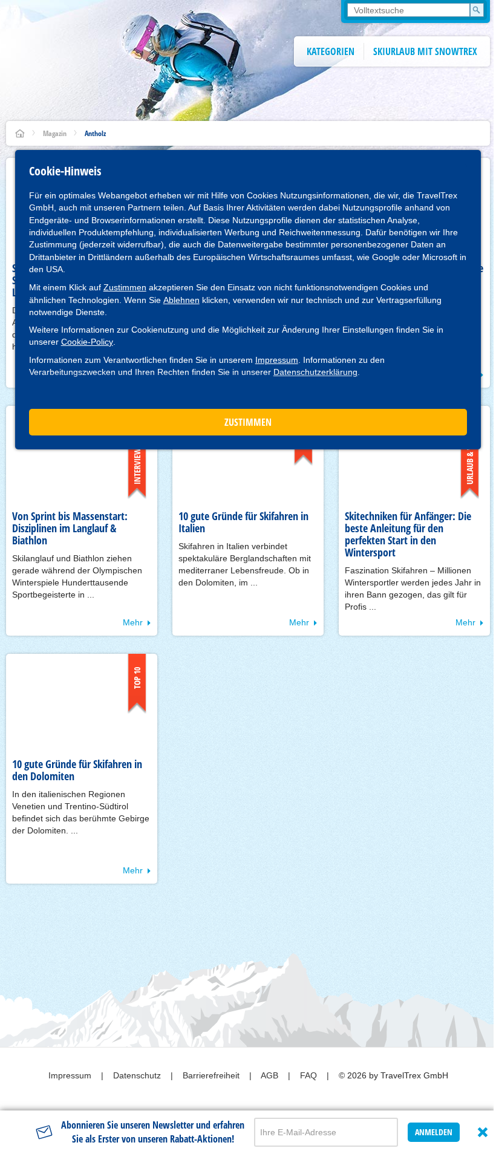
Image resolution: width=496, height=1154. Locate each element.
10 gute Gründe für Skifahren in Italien (243, 522)
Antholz (95, 133)
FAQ (309, 1075)
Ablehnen (181, 300)
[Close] (483, 1132)
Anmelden (433, 1132)
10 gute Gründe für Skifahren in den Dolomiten (77, 770)
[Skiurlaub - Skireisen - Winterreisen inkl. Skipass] (20, 133)
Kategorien (330, 51)
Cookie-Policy (87, 342)
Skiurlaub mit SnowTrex (425, 51)
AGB (271, 1075)
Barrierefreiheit (212, 1075)
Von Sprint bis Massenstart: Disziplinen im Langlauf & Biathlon (70, 528)
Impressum (276, 360)
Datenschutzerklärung (315, 372)
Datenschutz (138, 1075)
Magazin (55, 133)
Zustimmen (124, 287)
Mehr (133, 622)
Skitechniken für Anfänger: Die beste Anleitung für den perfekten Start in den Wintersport (408, 534)
